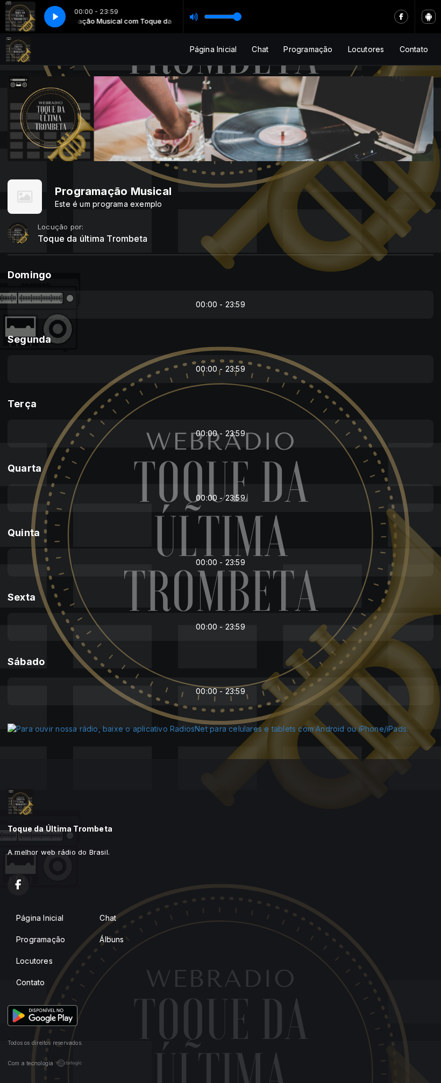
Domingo (29, 274)
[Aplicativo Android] (429, 17)
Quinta (24, 532)
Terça (22, 403)
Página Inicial (213, 49)
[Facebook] (401, 17)
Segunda (29, 339)
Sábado (26, 661)
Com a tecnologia (30, 1063)
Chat (260, 49)
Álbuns (111, 939)
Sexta (21, 597)
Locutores (366, 49)
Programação (307, 49)
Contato (414, 49)
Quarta (24, 468)
